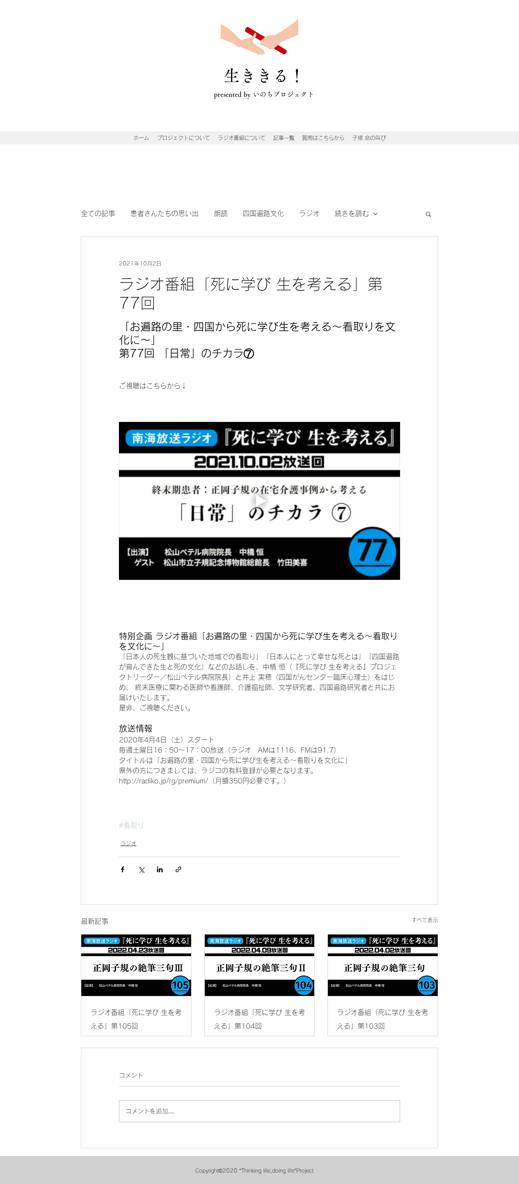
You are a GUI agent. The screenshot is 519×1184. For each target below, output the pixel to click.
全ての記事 (98, 213)
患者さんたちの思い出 (164, 213)
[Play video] (259, 501)
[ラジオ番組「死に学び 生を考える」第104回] (260, 965)
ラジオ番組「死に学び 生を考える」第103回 (382, 1019)
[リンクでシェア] (178, 869)
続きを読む (352, 213)
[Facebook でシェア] (122, 869)
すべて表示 (424, 920)
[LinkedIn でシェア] (159, 869)
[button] (428, 214)
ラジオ (309, 213)
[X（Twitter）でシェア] (141, 869)
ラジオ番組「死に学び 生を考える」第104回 (259, 1019)
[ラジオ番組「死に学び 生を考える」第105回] (136, 965)
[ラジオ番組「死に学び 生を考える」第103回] (383, 965)
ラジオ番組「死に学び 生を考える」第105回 (136, 1019)
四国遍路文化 (263, 213)
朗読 (221, 213)
